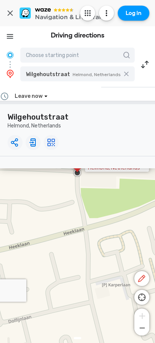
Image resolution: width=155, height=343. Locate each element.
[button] (77, 73)
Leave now (29, 96)
